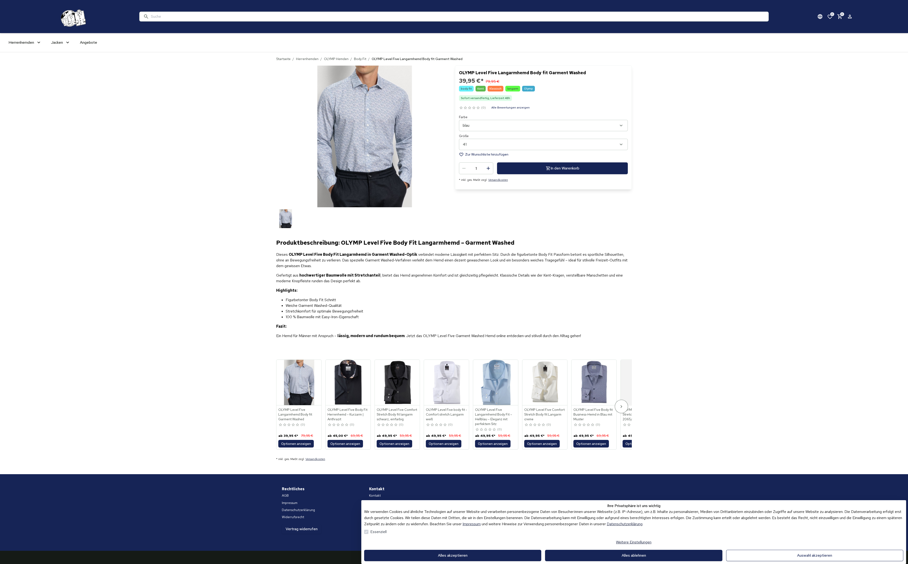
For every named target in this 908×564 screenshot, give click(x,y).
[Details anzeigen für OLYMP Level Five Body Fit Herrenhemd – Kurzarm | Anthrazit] (348, 382)
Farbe (463, 117)
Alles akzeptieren (452, 555)
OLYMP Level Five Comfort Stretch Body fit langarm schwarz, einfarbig (397, 414)
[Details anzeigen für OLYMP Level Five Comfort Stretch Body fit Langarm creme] (545, 382)
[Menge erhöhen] (488, 168)
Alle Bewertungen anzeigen (510, 107)
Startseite (283, 59)
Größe (464, 136)
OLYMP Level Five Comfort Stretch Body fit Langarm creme (544, 414)
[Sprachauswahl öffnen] (820, 16)
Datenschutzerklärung (624, 523)
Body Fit (360, 59)
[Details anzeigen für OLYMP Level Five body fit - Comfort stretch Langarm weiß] (446, 382)
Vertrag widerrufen (302, 528)
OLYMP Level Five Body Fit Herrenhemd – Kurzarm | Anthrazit (347, 414)
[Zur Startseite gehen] (72, 16)
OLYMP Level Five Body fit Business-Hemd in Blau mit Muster (593, 414)
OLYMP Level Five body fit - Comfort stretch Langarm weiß (446, 414)
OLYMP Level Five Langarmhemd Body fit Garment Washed (295, 414)
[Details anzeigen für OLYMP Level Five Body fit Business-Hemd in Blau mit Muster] (594, 382)
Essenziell (378, 531)
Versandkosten (498, 180)
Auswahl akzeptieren (814, 555)
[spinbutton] (476, 168)
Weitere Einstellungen (633, 542)
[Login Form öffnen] (850, 16)
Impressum (472, 523)
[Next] (621, 406)
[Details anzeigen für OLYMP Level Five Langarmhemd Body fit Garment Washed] (299, 382)
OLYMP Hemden (336, 59)
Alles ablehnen (634, 555)
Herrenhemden (307, 59)
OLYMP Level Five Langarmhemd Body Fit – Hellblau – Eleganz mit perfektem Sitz (493, 417)
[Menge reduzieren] (464, 168)
